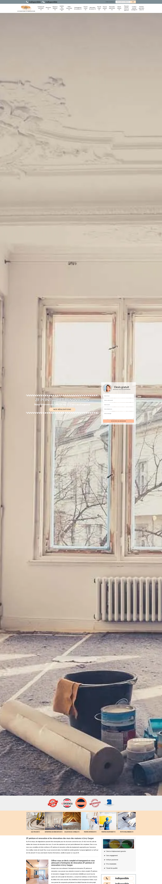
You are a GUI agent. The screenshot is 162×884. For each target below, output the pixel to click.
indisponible (34, 2)
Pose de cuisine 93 (85, 8)
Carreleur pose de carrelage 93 (134, 8)
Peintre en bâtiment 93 (55, 8)
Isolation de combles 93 (62, 8)
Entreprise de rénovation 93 (41, 8)
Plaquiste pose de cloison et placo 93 (126, 8)
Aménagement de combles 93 (77, 8)
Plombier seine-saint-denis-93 (141, 8)
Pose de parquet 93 (105, 8)
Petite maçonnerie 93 (69, 8)
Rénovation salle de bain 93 (112, 8)
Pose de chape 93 (99, 8)
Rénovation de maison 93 (92, 8)
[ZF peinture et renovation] (26, 8)
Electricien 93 (48, 8)
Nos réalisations (62, 409)
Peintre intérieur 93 (119, 8)
